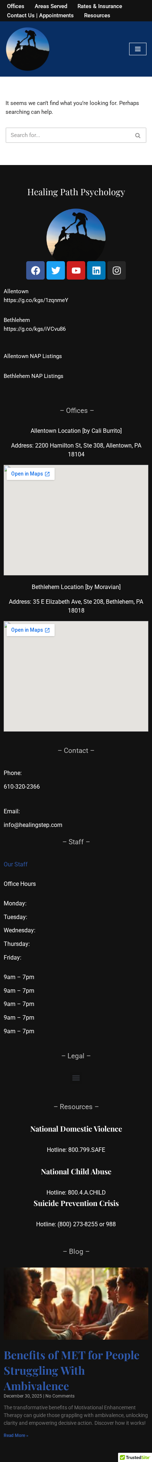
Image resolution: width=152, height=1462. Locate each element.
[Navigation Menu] (137, 49)
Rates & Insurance (99, 6)
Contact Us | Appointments (40, 15)
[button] (76, 1078)
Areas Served (51, 6)
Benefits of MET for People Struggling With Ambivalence (71, 1370)
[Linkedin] (96, 270)
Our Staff (16, 864)
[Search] (138, 135)
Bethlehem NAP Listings (33, 376)
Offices (15, 6)
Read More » (16, 1435)
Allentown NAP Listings (33, 356)
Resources (97, 15)
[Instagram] (116, 270)
